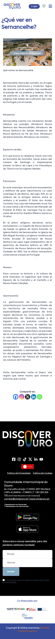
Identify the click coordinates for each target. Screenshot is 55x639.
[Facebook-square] (14, 459)
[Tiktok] (25, 459)
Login (34, 6)
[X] (27, 396)
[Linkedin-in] (36, 459)
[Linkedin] (33, 396)
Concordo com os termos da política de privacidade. (26, 581)
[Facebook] (15, 396)
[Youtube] (41, 459)
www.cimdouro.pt (39, 499)
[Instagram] (21, 396)
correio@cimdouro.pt (16, 499)
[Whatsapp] (39, 396)
